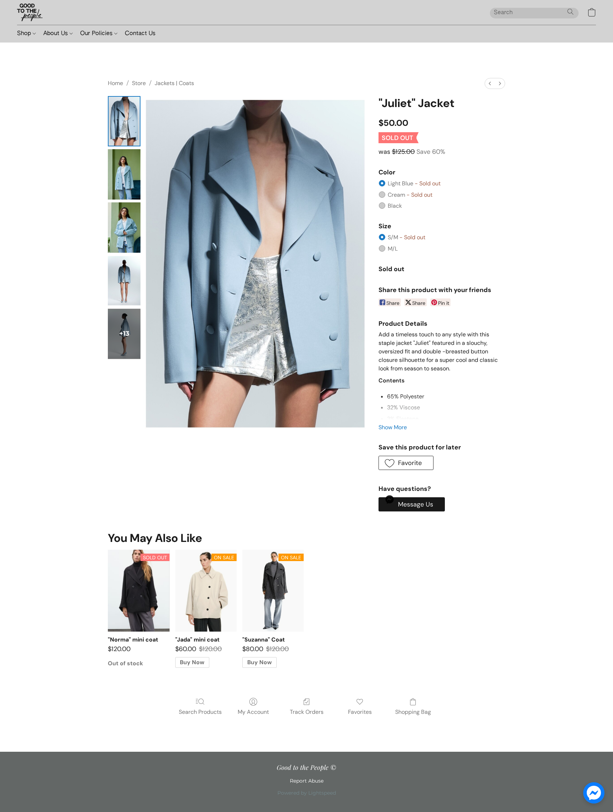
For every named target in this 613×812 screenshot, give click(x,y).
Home (115, 83)
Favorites (360, 712)
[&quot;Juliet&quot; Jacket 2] (124, 227)
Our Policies (97, 34)
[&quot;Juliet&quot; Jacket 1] (124, 174)
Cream (410, 194)
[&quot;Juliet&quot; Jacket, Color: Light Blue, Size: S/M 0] (124, 121)
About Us (56, 34)
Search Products (200, 712)
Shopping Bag (413, 712)
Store (139, 83)
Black (395, 205)
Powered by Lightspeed (306, 793)
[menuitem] (490, 83)
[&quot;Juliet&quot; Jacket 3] (124, 281)
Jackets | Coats (174, 83)
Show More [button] (393, 427)
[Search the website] (570, 12)
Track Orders (307, 712)
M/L (393, 248)
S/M (406, 237)
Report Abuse (307, 781)
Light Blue (414, 183)
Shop (25, 34)
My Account (253, 712)
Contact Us (140, 34)
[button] (30, 12)
